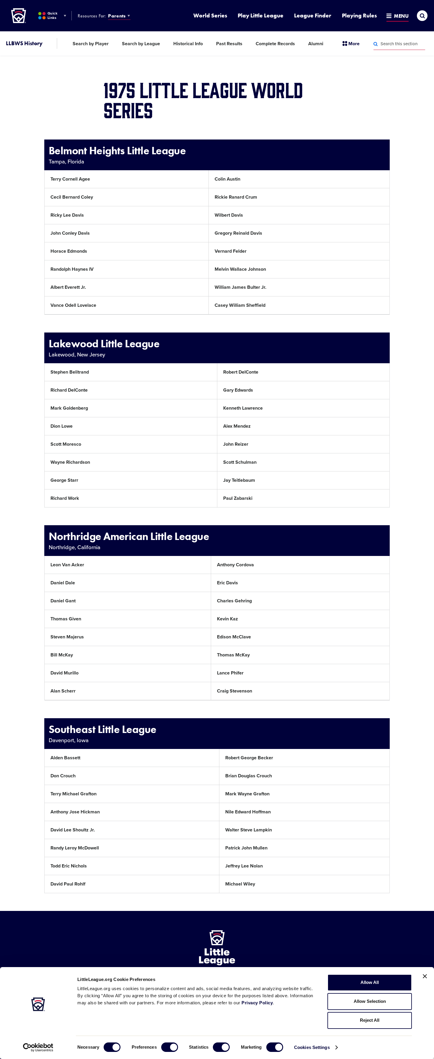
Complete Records (275, 44)
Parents (116, 16)
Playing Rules (359, 15)
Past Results (229, 44)
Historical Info (188, 44)
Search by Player (91, 44)
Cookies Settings (312, 1047)
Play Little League (260, 15)
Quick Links (52, 15)
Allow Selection (370, 1001)
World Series (210, 15)
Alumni (315, 44)
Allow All (369, 982)
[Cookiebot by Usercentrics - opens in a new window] (38, 1047)
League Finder (312, 15)
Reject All (369, 1020)
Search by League (141, 44)
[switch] (169, 1047)
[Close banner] (425, 976)
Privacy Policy (257, 1002)
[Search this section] (375, 44)
